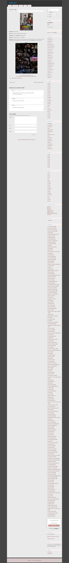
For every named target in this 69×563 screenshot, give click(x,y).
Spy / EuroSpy (50, 125)
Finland (49, 199)
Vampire (49, 147)
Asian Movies (49, 214)
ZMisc (49, 77)
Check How (19, 139)
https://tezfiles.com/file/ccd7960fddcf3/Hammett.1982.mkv (26, 76)
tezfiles (48, 24)
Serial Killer (49, 139)
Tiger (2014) (50, 245)
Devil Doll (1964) (50, 248)
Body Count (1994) (51, 412)
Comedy (49, 49)
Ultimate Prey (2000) (51, 356)
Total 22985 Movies (50, 22)
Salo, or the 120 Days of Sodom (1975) (54, 251)
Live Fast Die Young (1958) (52, 226)
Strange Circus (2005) (51, 295)
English (20, 78)
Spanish (49, 84)
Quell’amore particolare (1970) (52, 505)
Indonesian (49, 97)
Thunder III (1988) (50, 389)
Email (10, 128)
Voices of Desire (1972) (51, 489)
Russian (49, 114)
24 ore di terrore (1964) (51, 359)
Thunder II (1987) (50, 394)
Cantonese (49, 100)
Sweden (49, 183)
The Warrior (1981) (51, 387)
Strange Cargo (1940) (51, 420)
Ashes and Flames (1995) (52, 384)
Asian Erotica (50, 44)
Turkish (49, 116)
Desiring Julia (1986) (51, 447)
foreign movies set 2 (50, 211)
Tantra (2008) (50, 317)
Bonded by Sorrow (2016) (52, 461)
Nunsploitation (50, 145)
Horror (49, 58)
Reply (43, 102)
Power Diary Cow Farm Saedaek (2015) (54, 458)
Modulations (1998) (51, 503)
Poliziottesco (50, 126)
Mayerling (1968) (50, 232)
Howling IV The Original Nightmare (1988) (54, 469)
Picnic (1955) (50, 370)
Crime (49, 50)
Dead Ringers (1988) (51, 303)
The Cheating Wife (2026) (52, 464)
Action (49, 38)
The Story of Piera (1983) (52, 445)
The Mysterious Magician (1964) (38, 82)
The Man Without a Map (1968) (52, 439)
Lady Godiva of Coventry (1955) (52, 442)
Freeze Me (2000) (50, 347)
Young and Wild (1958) (51, 273)
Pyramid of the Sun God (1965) (52, 231)
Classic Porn (50, 47)
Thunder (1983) (50, 392)
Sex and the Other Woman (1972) (53, 483)
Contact (21, 5)
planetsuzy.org (50, 553)
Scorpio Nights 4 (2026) (51, 514)
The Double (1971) (50, 334)
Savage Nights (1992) (51, 502)
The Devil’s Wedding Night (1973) (53, 386)
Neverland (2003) (50, 314)
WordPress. (39, 560)
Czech (49, 111)
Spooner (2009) (50, 353)
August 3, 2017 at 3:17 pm (19, 105)
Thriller (49, 72)
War (48, 74)
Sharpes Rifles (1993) (51, 372)
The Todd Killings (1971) (51, 491)
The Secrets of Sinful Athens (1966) (53, 423)
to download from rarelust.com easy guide (28, 139)
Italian (49, 89)
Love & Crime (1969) (51, 328)
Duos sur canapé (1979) (51, 306)
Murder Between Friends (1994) (52, 452)
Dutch (49, 108)
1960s (49, 162)
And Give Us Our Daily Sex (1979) (53, 463)
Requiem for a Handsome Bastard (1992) (54, 264)
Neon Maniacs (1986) (51, 381)
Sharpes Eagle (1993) (51, 331)
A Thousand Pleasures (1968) (52, 292)
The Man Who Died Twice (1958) (53, 466)
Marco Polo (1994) (50, 367)
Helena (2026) (50, 320)
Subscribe (54, 525)
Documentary (50, 52)
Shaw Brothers (50, 148)
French (49, 86)
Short (49, 71)
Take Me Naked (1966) (51, 283)
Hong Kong (49, 188)
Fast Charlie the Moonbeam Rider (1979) (54, 275)
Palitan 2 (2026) (50, 369)
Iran (48, 196)
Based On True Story (51, 134)
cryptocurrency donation (50, 538)
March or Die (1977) (51, 434)
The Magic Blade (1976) (51, 237)
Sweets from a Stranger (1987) (52, 289)
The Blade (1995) (50, 337)
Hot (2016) (49, 267)
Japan (49, 180)
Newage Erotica (50, 63)
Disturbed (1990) (50, 300)
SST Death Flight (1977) (51, 400)
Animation (49, 41)
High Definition (50, 131)
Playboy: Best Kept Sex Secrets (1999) (54, 455)
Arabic (49, 105)
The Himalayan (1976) (51, 278)
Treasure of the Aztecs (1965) (52, 229)
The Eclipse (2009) (51, 265)
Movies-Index (15, 5)
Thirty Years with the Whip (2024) (53, 411)
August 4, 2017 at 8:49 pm (18, 90)
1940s (49, 165)
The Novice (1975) (50, 433)
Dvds (49, 136)
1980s (12, 78)
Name (10, 125)
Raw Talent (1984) (50, 409)
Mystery (16, 10)
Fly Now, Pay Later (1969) (52, 472)
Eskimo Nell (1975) (51, 481)
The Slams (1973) (50, 297)
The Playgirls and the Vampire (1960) (53, 284)
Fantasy (49, 55)
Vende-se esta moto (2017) (52, 511)
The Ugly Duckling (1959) (52, 242)
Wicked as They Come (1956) (52, 467)
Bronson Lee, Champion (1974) (52, 240)
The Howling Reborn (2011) (52, 336)
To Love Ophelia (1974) (51, 406)
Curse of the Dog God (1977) (52, 287)
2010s (49, 154)
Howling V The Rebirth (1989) (52, 425)
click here (55, 32)
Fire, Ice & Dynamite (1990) (52, 450)
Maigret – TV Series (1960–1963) (53, 294)
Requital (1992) (50, 358)
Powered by (52, 528)
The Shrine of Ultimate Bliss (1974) (53, 234)
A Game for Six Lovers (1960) (52, 375)
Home (10, 5)
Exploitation (50, 123)
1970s (49, 160)
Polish (49, 113)
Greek (49, 94)
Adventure (49, 39)
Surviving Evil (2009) (51, 361)
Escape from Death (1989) (52, 474)
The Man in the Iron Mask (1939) (53, 322)
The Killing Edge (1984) (51, 500)
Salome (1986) (50, 383)
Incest (49, 60)
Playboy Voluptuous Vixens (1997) (53, 270)
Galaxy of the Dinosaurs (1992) (52, 478)
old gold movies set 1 (50, 212)
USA (21, 78)
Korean (49, 117)
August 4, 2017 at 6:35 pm (20, 98)
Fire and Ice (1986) (51, 453)
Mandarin (49, 102)
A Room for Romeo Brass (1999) (53, 348)
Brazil (49, 185)
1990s (49, 157)
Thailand (49, 182)
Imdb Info (16, 37)
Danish (49, 95)
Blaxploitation (50, 140)
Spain (49, 177)
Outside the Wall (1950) (51, 516)
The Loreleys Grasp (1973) (52, 243)
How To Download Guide (50, 534)
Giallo (49, 128)
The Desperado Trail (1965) (52, 323)
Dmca (25, 5)
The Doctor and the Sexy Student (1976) (54, 492)
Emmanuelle (50, 137)
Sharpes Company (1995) (52, 276)
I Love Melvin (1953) (51, 486)
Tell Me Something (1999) (52, 256)
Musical (49, 142)
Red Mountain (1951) (51, 431)
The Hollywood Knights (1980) (52, 281)
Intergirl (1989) (50, 253)
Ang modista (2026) (51, 272)
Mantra (36, 560)
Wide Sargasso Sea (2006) (52, 259)
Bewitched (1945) (50, 397)
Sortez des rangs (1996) (51, 329)
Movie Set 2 (49, 207)
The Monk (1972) (12, 82)
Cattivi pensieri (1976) (51, 444)
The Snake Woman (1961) (52, 345)
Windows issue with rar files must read (52, 536)
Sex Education (50, 69)
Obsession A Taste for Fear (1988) (53, 286)
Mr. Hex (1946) (50, 494)
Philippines (49, 193)
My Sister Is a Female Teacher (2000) (53, 364)
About (29, 5)
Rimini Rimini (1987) (51, 480)
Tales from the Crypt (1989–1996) (52, 213)
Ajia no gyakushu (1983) (51, 414)
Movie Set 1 (49, 206)
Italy (48, 174)
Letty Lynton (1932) (51, 254)
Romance (49, 66)
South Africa (50, 194)
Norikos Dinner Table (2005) (52, 497)
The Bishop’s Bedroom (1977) (52, 342)
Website (10, 131)
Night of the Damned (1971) (52, 436)
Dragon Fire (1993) (51, 262)
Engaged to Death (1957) (51, 395)
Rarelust (13, 3)
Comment (10, 118)
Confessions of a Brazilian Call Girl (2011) (54, 350)
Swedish (49, 92)
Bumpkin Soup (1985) (51, 428)
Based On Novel (15, 78)
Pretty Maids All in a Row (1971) (53, 339)
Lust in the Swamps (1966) (52, 422)
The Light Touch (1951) (51, 305)
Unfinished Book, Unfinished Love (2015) (54, 417)
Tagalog (49, 103)
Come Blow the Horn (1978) (52, 456)
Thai (48, 106)
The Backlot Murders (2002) (52, 308)
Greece (49, 191)
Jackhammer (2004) (51, 398)
